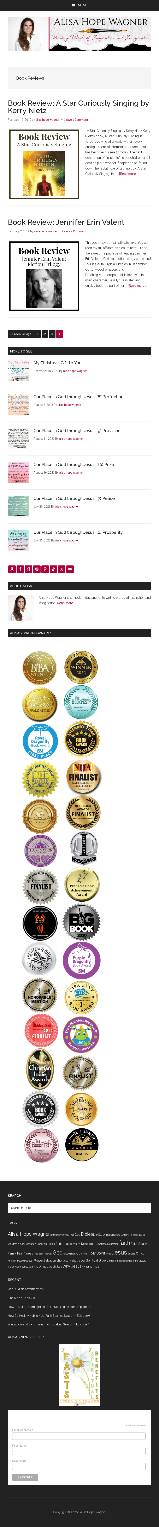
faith (124, 1242)
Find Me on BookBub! (22, 1298)
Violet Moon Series (18, 1266)
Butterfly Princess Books (133, 1235)
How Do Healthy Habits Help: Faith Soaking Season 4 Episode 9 (49, 1315)
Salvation (50, 1260)
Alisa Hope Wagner (29, 1234)
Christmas (62, 1244)
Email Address (22, 1430)
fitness (28, 1253)
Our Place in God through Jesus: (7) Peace (74, 498)
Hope (108, 1253)
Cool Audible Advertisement (25, 1289)
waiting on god (38, 1266)
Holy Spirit (96, 1253)
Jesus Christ (136, 1253)
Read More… (66, 603)
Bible (86, 1234)
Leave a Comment (76, 119)
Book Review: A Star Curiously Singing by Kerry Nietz (78, 107)
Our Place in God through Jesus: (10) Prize (74, 464)
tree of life (133, 1260)
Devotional (88, 1243)
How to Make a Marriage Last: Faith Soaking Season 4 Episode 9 (49, 1306)
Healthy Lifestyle (78, 1253)
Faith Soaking (140, 1244)
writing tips (90, 1266)
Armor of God (71, 1234)
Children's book (16, 1243)
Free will (48, 1253)
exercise (113, 1243)
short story (64, 1260)
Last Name (19, 1460)
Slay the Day (78, 1260)
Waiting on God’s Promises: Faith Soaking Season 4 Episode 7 (48, 1324)
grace (66, 1253)
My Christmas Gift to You (58, 362)
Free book (38, 1253)
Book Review (113, 1234)
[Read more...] (129, 174)
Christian (31, 1243)
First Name (19, 1445)
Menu (83, 5)
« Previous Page (20, 335)
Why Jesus (72, 1266)
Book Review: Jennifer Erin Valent (66, 222)
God (58, 1252)
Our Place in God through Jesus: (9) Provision (77, 430)
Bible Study (98, 1234)
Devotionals (102, 1243)
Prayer (38, 1260)
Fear (20, 1253)
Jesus (119, 1252)
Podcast (28, 1260)
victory (142, 1260)
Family (12, 1253)
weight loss (55, 1266)
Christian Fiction (46, 1243)
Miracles (12, 1260)
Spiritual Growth (98, 1260)
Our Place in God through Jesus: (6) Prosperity (78, 532)
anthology (56, 1234)
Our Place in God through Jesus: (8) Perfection (78, 396)
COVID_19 (75, 1244)
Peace (20, 1260)
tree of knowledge (119, 1260)
